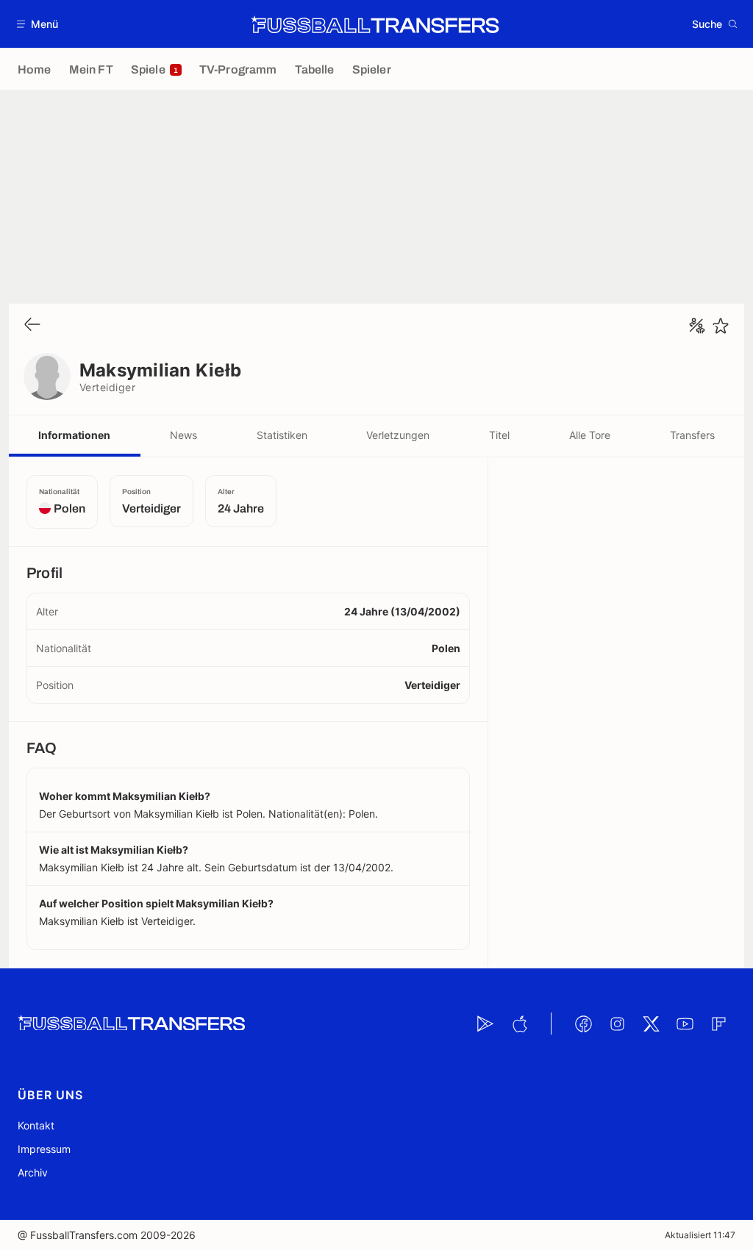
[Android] (485, 1024)
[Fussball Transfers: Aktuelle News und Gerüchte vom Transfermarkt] (375, 24)
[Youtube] (685, 1024)
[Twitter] (651, 1024)
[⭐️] (720, 326)
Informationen (74, 435)
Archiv (33, 1172)
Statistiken (282, 435)
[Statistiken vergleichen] (697, 326)
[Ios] (519, 1024)
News (183, 435)
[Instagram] (617, 1024)
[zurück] (32, 325)
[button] (38, 24)
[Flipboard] (718, 1024)
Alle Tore (589, 435)
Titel (499, 435)
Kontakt (36, 1125)
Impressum (44, 1149)
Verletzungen (397, 435)
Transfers (692, 435)
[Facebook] (583, 1024)
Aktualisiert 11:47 (700, 1234)
